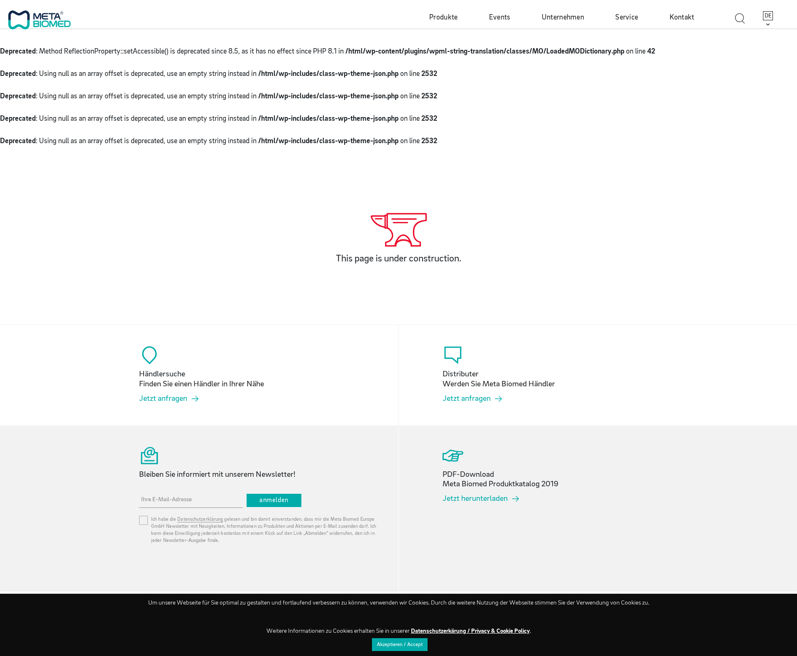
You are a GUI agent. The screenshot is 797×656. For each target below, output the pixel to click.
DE (768, 16)
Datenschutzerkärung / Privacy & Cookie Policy (470, 631)
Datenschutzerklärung (200, 519)
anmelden (273, 500)
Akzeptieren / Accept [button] (400, 644)
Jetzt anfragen (163, 399)
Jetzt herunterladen (475, 499)
